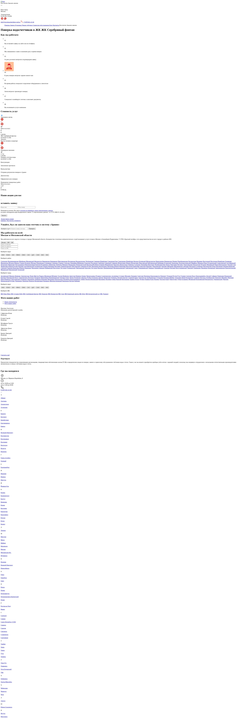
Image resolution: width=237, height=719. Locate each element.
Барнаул (3, 414)
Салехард (4, 615)
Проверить (32, 228)
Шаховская (47, 276)
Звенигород (107, 277)
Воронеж (3, 451)
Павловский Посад (12, 277)
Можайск (224, 277)
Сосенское (4, 261)
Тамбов (3, 644)
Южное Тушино (19, 263)
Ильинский (228, 276)
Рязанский (11, 264)
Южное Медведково (132, 263)
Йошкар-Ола (5, 486)
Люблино (59, 264)
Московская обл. (6, 552)
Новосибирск (5, 568)
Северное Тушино (57, 263)
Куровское (77, 277)
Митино (33, 263)
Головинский (71, 268)
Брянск (3, 426)
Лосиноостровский (185, 263)
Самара (3, 619)
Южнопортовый (30, 264)
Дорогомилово (188, 264)
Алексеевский (221, 263)
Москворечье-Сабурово (181, 266)
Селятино (197, 277)
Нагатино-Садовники (196, 266)
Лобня (83, 279)
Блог (51, 25)
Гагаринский (38, 266)
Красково (44, 279)
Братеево (149, 266)
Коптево (100, 268)
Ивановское (4, 263)
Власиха (31, 281)
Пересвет (163, 276)
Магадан (3, 537)
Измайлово (129, 261)
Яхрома (156, 279)
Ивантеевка (44, 277)
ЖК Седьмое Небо (17, 294)
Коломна (108, 279)
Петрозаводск (5, 593)
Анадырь (3, 401)
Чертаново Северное (38, 268)
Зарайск (132, 279)
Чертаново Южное (113, 266)
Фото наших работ (10, 303)
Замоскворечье (220, 268)
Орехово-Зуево (64, 277)
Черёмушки (4, 266)
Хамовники (197, 268)
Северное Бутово (85, 266)
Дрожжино (18, 281)
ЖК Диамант (104, 294)
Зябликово (170, 266)
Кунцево (203, 264)
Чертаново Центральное (99, 266)
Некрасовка (72, 264)
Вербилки (66, 276)
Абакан (3, 398)
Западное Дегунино (91, 268)
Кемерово (4, 502)
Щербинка (22, 261)
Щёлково (54, 276)
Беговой (172, 268)
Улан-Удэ (3, 663)
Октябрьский (210, 277)
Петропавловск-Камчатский (10, 597)
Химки (84, 276)
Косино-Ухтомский (140, 261)
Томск (3, 650)
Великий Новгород (7, 432)
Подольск (31, 277)
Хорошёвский (158, 268)
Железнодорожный (56, 281)
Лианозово (174, 263)
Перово (174, 261)
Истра (137, 279)
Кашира (147, 279)
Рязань (3, 609)
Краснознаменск (75, 279)
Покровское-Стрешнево (43, 263)
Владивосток (5, 436)
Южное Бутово (13, 266)
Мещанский (4, 270)
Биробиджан (5, 420)
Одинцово (160, 277)
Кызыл (3, 524)
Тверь (2, 647)
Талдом (60, 276)
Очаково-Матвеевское (106, 264)
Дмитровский (80, 268)
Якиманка (204, 268)
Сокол (136, 268)
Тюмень (3, 656)
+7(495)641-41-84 (28, 22)
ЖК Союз (61, 294)
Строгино (67, 263)
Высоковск (102, 279)
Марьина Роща (202, 263)
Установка (18, 25)
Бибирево (161, 263)
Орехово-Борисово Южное (15, 268)
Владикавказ (5, 439)
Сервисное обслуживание (41, 25)
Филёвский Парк (160, 264)
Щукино (11, 263)
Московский (30, 261)
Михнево (128, 276)
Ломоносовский (66, 266)
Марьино (65, 264)
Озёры (114, 279)
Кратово (3, 277)
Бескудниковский (181, 268)
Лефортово (52, 264)
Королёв (118, 279)
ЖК (12, 242)
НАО (47, 255)
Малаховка (51, 279)
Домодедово (173, 279)
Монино (11, 276)
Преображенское (183, 261)
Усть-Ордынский (6, 669)
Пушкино (37, 277)
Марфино (194, 263)
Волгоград (4, 445)
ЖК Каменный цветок (72, 294)
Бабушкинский (152, 263)
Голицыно (95, 277)
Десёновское (89, 261)
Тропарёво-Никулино (147, 264)
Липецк (3, 530)
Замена (12, 25)
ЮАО (2, 255)
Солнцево (137, 264)
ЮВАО (18, 255)
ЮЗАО (8, 255)
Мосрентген (38, 261)
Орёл (2, 581)
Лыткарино (30, 279)
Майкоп (3, 543)
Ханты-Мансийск (6, 682)
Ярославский (143, 263)
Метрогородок (150, 261)
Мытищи (231, 277)
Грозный (3, 461)
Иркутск (3, 480)
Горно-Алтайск (5, 458)
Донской (164, 266)
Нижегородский (81, 264)
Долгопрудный (164, 279)
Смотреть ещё (5, 355)
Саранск (3, 625)
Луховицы (23, 279)
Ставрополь (4, 634)
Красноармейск (201, 276)
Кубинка (114, 277)
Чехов (32, 276)
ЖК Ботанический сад (93, 294)
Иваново (3, 473)
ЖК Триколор (43, 294)
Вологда (3, 448)
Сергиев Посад (191, 276)
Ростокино (94, 263)
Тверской (190, 268)
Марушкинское (63, 261)
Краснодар (4, 511)
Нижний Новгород (7, 565)
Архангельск (5, 404)
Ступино (121, 276)
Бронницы (65, 281)
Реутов (175, 276)
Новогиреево (160, 261)
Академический (29, 266)
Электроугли (142, 277)
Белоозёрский (200, 279)
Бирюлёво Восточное (126, 266)
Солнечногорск (106, 276)
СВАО (23, 255)
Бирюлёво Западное (139, 266)
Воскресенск (209, 279)
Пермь (3, 590)
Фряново (17, 276)
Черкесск (3, 691)
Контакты (56, 25)
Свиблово (101, 263)
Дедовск (142, 279)
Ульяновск (4, 666)
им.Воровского (151, 277)
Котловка (58, 266)
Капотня (38, 264)
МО (8, 242)
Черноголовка (90, 276)
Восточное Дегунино (60, 268)
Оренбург (4, 578)
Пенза (3, 587)
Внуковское (71, 261)
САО (28, 255)
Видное (71, 281)
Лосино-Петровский (91, 279)
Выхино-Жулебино (93, 264)
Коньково (51, 266)
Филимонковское (13, 261)
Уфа (2, 672)
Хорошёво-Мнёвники (77, 263)
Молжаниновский (119, 268)
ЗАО (13, 255)
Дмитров (225, 279)
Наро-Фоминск (5, 279)
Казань (3, 492)
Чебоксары (4, 688)
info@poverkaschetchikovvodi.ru (11, 22)
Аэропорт (167, 268)
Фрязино (78, 276)
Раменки (131, 264)
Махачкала (4, 546)
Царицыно (27, 268)
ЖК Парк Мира (6, 294)
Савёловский (129, 268)
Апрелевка (178, 277)
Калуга (3, 499)
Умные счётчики (27, 25)
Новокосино (168, 261)
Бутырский (167, 263)
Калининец (189, 277)
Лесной (208, 276)
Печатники (4, 264)
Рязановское (46, 261)
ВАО (42, 255)
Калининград (5, 496)
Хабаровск (4, 679)
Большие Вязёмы (169, 277)
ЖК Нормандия (53, 294)
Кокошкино (54, 261)
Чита (2, 694)
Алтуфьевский (231, 263)
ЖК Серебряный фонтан (31, 294)
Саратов (3, 628)
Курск (3, 521)
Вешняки (200, 261)
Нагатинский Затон (209, 266)
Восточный (206, 261)
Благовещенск (5, 423)
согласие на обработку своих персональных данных (36, 210)
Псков (3, 600)
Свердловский (15, 279)
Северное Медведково (118, 263)
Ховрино (151, 268)
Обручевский (75, 266)
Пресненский (13, 270)
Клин (152, 279)
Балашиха (46, 281)
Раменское (220, 276)
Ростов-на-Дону (6, 606)
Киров (3, 505)
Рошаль (41, 276)
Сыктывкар (4, 638)
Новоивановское (54, 277)
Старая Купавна (133, 277)
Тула (2, 653)
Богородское (192, 261)
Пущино (98, 276)
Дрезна (71, 277)
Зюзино (45, 266)
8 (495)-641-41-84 (6, 390)
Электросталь (25, 276)
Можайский (210, 264)
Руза (178, 276)
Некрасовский (5, 281)
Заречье (100, 277)
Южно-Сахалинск (6, 707)
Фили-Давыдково (171, 264)
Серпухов (140, 276)
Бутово (12, 281)
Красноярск (4, 514)
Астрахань (4, 407)
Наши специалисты (10, 302)
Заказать (3, 215)
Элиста (3, 701)
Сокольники (122, 261)
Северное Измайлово (100, 261)
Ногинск (203, 277)
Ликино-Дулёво (86, 277)
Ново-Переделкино (221, 264)
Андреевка (115, 276)
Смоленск (4, 631)
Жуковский (192, 279)
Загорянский (5, 276)
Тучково (183, 276)
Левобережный (108, 268)
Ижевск (3, 477)
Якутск (3, 713)
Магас (3, 540)
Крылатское (197, 264)
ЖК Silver (82, 294)
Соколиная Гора (113, 261)
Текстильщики (19, 264)
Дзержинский (218, 279)
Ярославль (4, 716)
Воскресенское (80, 261)
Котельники (125, 279)
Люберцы (38, 279)
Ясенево (21, 266)
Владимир (4, 442)
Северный (108, 263)
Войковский (49, 268)
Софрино (214, 276)
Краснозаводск (155, 276)
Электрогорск (23, 277)
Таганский (21, 270)
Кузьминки (44, 264)
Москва (3, 242)
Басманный (211, 268)
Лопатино (25, 281)
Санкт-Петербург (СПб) (8, 622)
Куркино (27, 263)
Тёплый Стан (231, 264)
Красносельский (230, 268)
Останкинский (212, 263)
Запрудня (72, 276)
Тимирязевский (143, 268)
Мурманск (4, 556)
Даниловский (156, 266)
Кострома (4, 508)
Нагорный (219, 266)
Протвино (147, 276)
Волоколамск (39, 281)
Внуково (180, 264)
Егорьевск (185, 279)
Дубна (179, 279)
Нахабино (66, 279)
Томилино (218, 277)
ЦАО (33, 255)
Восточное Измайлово (218, 261)
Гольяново (228, 261)
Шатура (36, 276)
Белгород (4, 417)
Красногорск (59, 279)
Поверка (7, 25)
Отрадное (87, 263)
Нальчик (3, 562)
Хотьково (134, 276)
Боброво (77, 281)
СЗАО (37, 255)
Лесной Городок (122, 277)
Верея (184, 277)
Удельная (169, 276)
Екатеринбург (5, 467)
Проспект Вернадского (120, 264)
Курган (3, 518)
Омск (2, 574)
